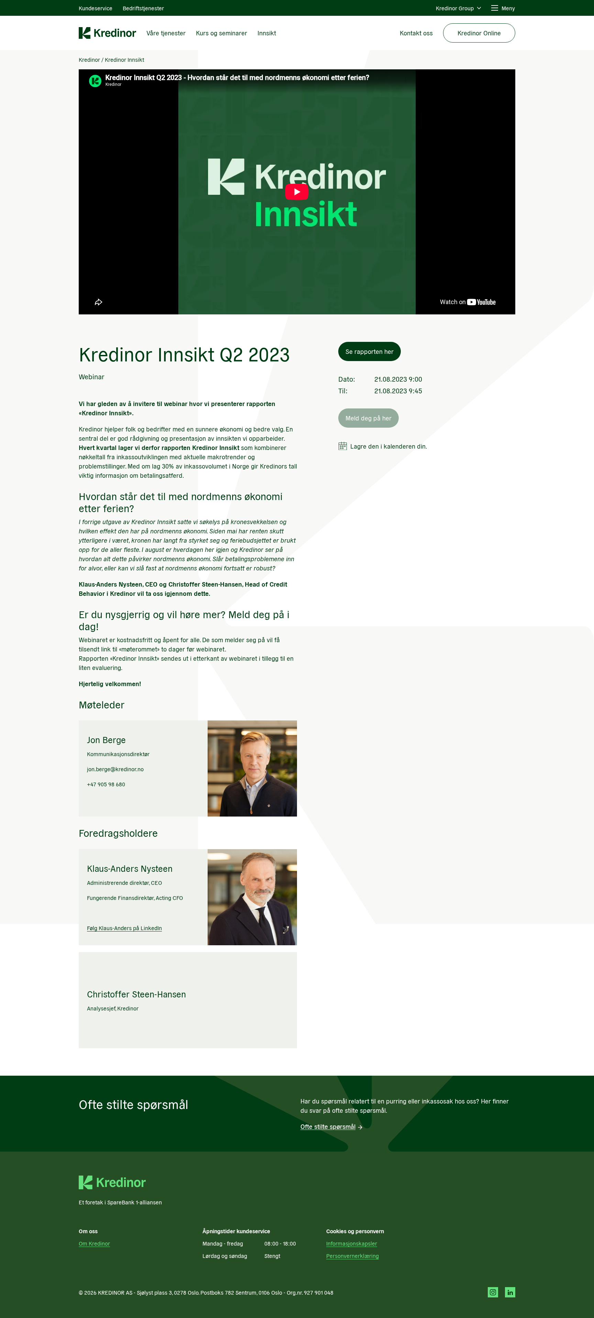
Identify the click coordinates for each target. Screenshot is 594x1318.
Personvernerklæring (352, 1255)
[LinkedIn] (510, 1292)
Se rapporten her (369, 351)
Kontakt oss (416, 33)
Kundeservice (95, 7)
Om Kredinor (94, 1243)
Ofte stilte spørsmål (327, 1126)
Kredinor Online (479, 33)
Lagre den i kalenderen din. (388, 446)
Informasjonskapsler (351, 1243)
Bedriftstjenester (143, 7)
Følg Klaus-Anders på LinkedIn (124, 927)
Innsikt (266, 33)
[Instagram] (493, 1292)
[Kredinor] (107, 33)
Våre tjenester (166, 33)
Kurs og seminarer (221, 33)
